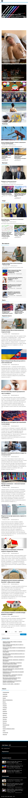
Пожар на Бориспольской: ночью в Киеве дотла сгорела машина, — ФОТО (13, 78)
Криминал (5, 713)
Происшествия (6, 724)
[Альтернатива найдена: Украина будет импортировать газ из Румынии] (8, 154)
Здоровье (5, 707)
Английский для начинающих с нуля (15, 779)
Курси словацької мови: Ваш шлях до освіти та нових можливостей (14, 271)
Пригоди (4, 722)
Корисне (4, 709)
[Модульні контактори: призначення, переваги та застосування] (14, 514)
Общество (5, 717)
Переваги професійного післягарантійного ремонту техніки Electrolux (12, 681)
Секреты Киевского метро (8, 728)
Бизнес (4, 698)
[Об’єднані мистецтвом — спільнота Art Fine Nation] (8, 192)
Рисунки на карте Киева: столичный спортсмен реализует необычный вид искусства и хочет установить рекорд (7, 234)
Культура (5, 715)
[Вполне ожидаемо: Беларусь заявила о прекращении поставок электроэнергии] (14, 139)
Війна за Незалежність (8, 699)
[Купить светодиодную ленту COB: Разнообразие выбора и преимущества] (14, 11)
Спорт (4, 730)
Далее (20, 631)
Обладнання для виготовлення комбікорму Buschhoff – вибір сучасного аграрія (12, 666)
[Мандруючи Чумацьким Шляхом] (14, 179)
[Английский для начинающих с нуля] (4, 780)
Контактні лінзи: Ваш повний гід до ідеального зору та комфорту (15, 278)
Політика (5, 719)
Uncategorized (6, 692)
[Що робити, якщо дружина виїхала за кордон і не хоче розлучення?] (5, 297)
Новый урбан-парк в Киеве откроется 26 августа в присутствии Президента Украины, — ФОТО (19, 234)
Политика (5, 721)
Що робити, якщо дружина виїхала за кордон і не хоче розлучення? (14, 293)
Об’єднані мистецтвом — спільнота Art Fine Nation (7, 194)
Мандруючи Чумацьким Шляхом (8, 181)
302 (16, 631)
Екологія (4, 703)
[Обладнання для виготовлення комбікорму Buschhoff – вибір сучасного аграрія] (14, 578)
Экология (5, 734)
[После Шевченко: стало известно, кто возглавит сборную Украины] (14, 216)
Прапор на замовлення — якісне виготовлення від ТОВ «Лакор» (20, 312)
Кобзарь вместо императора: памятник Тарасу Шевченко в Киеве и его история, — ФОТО (20, 195)
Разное (4, 726)
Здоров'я (5, 705)
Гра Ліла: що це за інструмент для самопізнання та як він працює (15, 285)
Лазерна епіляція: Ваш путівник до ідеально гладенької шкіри (14, 762)
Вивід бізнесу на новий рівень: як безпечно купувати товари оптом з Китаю (12, 663)
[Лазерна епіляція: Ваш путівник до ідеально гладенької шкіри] (14, 261)
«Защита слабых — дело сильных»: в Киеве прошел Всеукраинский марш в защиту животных (15, 790)
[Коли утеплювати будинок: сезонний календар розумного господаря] (14, 610)
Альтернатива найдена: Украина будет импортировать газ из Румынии (6, 157)
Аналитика (5, 696)
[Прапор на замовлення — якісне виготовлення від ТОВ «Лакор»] (20, 307)
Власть (4, 701)
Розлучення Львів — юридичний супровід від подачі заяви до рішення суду (12, 675)
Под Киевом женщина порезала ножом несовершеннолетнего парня (11, 61)
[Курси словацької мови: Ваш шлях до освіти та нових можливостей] (5, 275)
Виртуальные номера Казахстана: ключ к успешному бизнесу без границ (12, 678)
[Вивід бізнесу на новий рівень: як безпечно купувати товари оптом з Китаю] (14, 548)
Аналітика (5, 694)
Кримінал (5, 711)
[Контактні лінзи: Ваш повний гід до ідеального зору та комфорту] (5, 282)
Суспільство (5, 732)
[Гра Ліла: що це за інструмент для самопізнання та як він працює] (5, 289)
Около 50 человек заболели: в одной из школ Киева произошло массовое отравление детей (15, 784)
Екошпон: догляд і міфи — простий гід (11, 683)
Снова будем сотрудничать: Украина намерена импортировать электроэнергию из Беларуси (20, 157)
